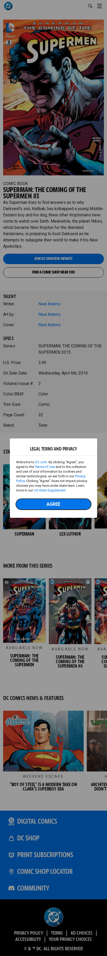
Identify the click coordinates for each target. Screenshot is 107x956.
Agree (53, 504)
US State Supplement (50, 490)
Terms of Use (45, 467)
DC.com (41, 462)
